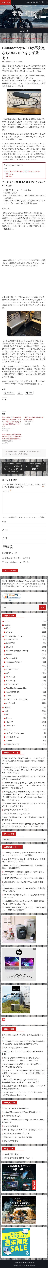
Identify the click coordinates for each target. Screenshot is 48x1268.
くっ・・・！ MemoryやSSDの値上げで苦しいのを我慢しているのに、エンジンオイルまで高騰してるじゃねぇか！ (23, 1073)
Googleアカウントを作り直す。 (16, 767)
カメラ (9, 729)
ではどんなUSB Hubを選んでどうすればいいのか (22, 171)
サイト (5, 538)
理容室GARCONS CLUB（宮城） (17, 1158)
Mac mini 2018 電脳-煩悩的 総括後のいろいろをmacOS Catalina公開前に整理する (12, 436)
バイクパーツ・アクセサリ (17, 699)
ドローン (10, 741)
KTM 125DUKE (12, 684)
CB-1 (8, 673)
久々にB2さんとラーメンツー (16, 1048)
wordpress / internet (14, 662)
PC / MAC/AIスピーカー (14, 636)
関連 (10, 176)
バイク (7, 666)
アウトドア (10, 726)
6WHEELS (8, 1108)
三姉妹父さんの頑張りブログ (15, 1133)
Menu (25, 31)
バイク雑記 (10, 703)
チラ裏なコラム (12, 737)
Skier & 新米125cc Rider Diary (16, 1120)
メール (5, 530)
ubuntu (14, 454)
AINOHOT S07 (12, 669)
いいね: (11, 174)
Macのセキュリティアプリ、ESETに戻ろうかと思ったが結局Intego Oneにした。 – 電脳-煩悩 (23, 797)
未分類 (7, 707)
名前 (4, 522)
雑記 (6, 711)
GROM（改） (11, 681)
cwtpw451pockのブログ (13, 1112)
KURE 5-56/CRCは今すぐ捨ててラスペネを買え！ (24, 878)
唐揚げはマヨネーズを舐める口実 (17, 1137)
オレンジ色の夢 (10, 1126)
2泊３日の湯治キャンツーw (15, 817)
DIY (7, 714)
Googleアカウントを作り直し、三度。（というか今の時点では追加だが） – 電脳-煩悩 (23, 770)
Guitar (7, 621)
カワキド (15, 806)
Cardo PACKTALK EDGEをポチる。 (18, 758)
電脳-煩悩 (24, 13)
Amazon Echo (13, 451)
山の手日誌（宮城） (12, 1154)
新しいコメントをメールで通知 (17, 558)
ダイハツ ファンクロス (15, 733)
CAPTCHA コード (9, 553)
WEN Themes (30, 1265)
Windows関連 (23, 454)
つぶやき (10, 722)
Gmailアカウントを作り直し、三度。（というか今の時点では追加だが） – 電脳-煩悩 (23, 785)
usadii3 (20, 61)
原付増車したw (10, 810)
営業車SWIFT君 (12, 744)
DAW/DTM (10, 643)
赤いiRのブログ (10, 1141)
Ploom (8, 718)
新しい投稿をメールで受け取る (17, 562)
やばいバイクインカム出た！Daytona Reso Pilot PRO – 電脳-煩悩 (23, 760)
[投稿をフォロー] (3, 1020)
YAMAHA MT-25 (12, 692)
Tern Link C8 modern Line (16, 688)
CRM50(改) (10, 677)
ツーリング (10, 696)
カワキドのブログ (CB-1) (14, 1130)
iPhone (9, 632)
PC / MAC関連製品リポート (17, 651)
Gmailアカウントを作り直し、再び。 (19, 783)
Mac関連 (22, 451)
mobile (7, 625)
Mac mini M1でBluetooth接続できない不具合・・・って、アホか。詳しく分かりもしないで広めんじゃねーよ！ (11, 421)
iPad (8, 628)
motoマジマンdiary (11, 1116)
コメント (5, 491)
